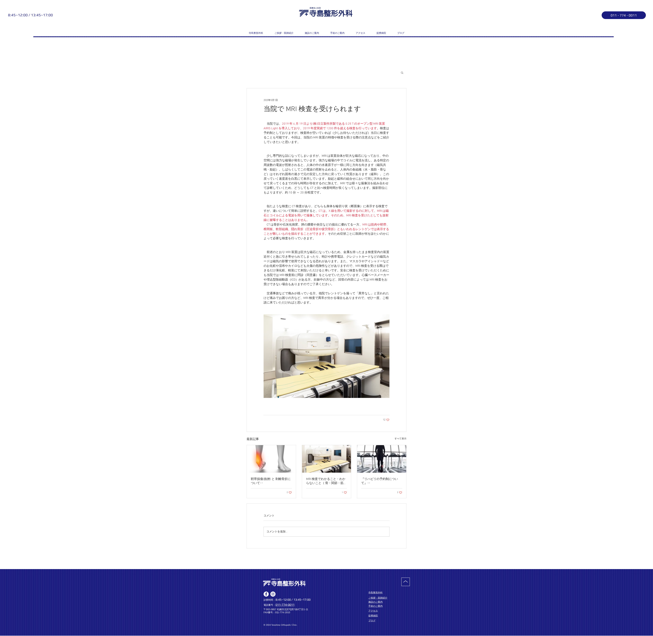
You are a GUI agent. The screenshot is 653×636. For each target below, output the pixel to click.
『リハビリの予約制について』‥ (379, 481)
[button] (402, 72)
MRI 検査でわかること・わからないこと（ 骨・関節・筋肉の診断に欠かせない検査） (326, 481)
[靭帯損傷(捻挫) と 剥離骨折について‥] (271, 459)
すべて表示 (400, 438)
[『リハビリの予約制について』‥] (381, 459)
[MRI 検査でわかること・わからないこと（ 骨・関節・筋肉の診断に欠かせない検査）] (326, 459)
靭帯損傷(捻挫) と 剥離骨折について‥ (271, 481)
